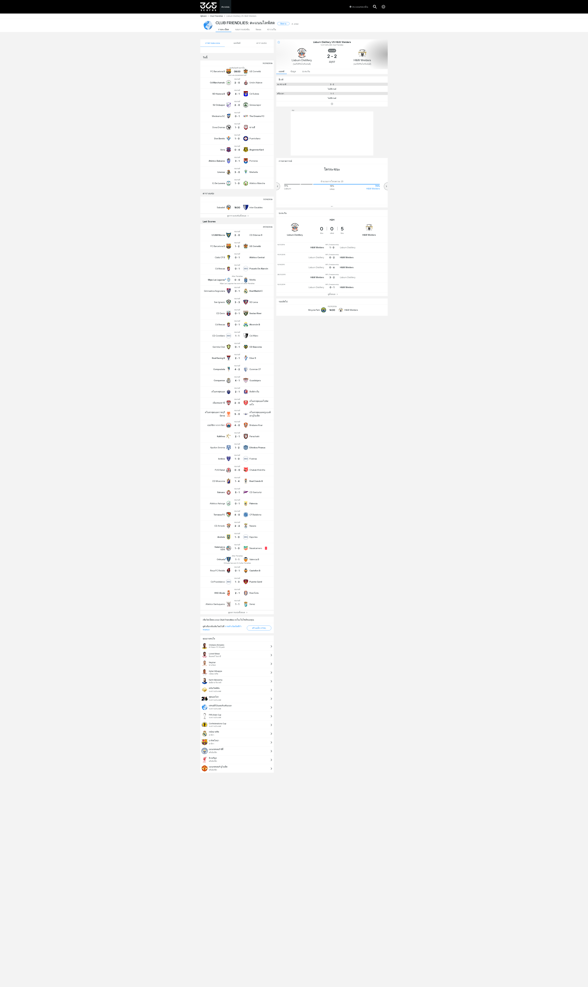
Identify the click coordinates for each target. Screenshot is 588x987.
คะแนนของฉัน (360, 6)
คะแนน (225, 6)
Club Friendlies (216, 16)
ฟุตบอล (203, 16)
